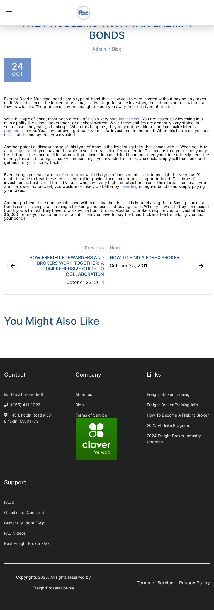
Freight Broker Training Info (172, 404)
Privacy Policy (194, 582)
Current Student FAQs (24, 522)
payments (14, 130)
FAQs (9, 502)
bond (164, 106)
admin (99, 49)
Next (115, 247)
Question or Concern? (24, 512)
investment (129, 118)
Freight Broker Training (168, 394)
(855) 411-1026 (25, 404)
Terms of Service (91, 415)
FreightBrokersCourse (53, 587)
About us (84, 394)
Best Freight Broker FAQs (27, 543)
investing (130, 186)
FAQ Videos (15, 533)
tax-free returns (69, 174)
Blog (117, 49)
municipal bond (22, 150)
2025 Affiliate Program (168, 425)
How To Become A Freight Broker (178, 415)
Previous (94, 247)
